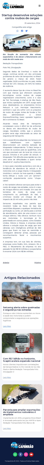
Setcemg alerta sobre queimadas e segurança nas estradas (21, 308)
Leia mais (7, 326)
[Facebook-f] (20, 454)
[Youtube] (31, 454)
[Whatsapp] (15, 454)
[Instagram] (26, 454)
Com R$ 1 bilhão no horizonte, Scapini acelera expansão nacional (21, 359)
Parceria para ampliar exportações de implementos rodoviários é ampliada (21, 412)
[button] (39, 6)
